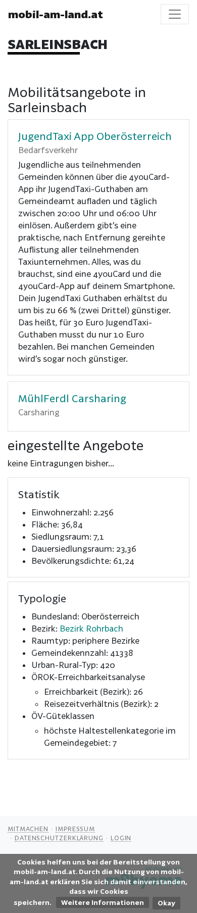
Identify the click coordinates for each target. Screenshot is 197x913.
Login (121, 837)
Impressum (75, 828)
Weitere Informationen (102, 902)
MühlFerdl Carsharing (72, 398)
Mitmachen (28, 828)
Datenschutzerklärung (59, 837)
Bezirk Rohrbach (91, 628)
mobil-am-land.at (55, 14)
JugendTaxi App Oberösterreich (95, 136)
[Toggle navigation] (175, 14)
